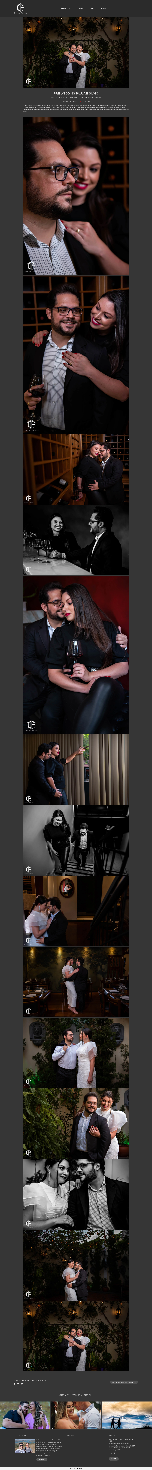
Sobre (92, 8)
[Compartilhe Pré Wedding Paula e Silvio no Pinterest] (22, 1384)
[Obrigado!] (69, 272)
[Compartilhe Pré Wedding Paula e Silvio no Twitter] (18, 1384)
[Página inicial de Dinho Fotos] (22, 8)
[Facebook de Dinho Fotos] (109, 1453)
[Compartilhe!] (76, 272)
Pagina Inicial (66, 8)
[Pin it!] (83, 272)
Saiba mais (41, 1459)
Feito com (76, 1468)
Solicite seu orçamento (124, 1382)
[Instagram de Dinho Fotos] (111, 1453)
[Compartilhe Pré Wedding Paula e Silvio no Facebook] (14, 1384)
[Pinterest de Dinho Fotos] (114, 1453)
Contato (104, 8)
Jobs (81, 8)
